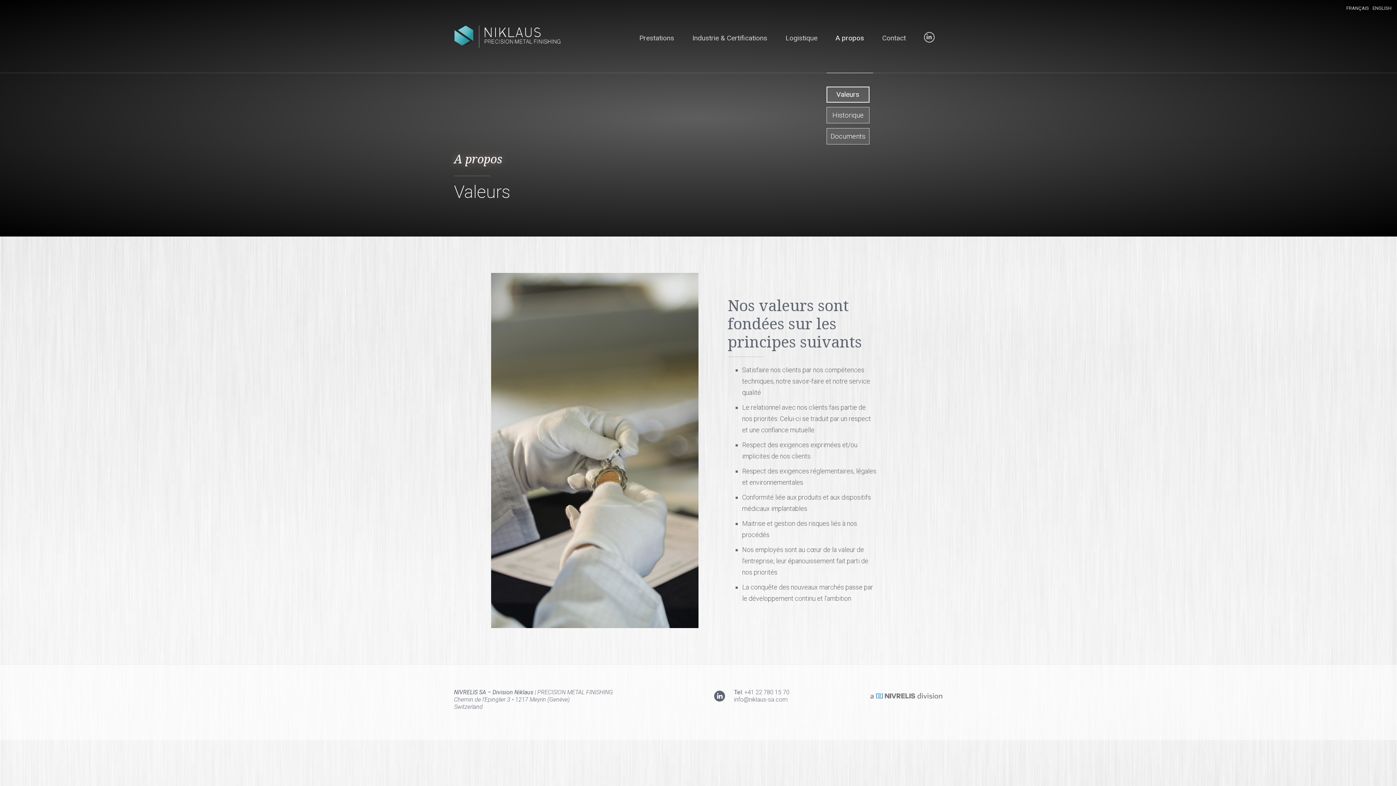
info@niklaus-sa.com (761, 699)
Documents (848, 136)
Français (1357, 8)
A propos (850, 38)
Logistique (801, 38)
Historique (848, 115)
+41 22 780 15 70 (766, 692)
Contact (894, 38)
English (1382, 8)
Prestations (656, 38)
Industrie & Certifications (729, 38)
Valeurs (847, 94)
